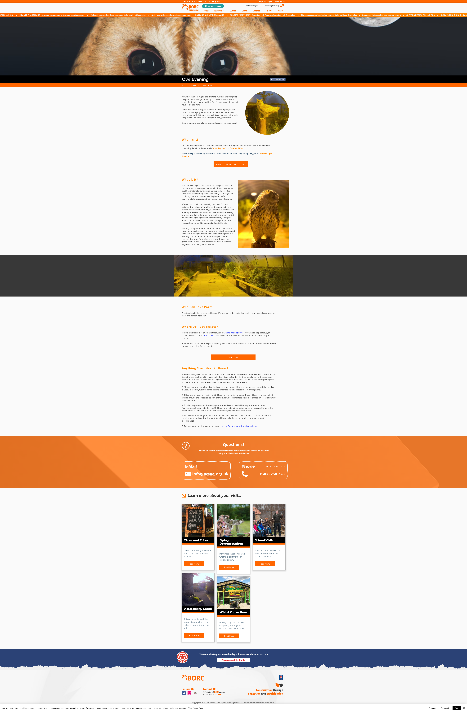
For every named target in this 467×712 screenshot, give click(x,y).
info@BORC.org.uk (264, 1)
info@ (211, 692)
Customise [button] (433, 708)
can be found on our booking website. (239, 426)
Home (186, 85)
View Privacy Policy (195, 708)
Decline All (445, 708)
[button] (282, 5)
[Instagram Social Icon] (189, 693)
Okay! (457, 708)
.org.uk (222, 692)
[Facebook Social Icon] (184, 693)
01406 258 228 (280, 1)
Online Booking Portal (234, 332)
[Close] (464, 708)
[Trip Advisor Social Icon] (195, 693)
